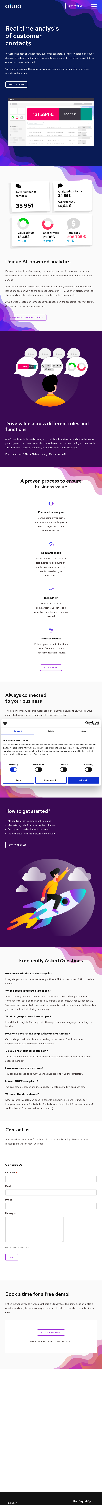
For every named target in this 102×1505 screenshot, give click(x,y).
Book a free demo (51, 1332)
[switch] (38, 769)
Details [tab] (51, 731)
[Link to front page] (13, 6)
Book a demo (16, 84)
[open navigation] (94, 6)
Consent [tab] (18, 731)
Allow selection (51, 780)
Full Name (11, 1172)
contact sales (18, 845)
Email (8, 1186)
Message (10, 1213)
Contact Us (76, 6)
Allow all (83, 780)
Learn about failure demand (26, 317)
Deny (18, 780)
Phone (8, 1199)
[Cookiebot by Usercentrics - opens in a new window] (87, 723)
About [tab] (84, 731)
